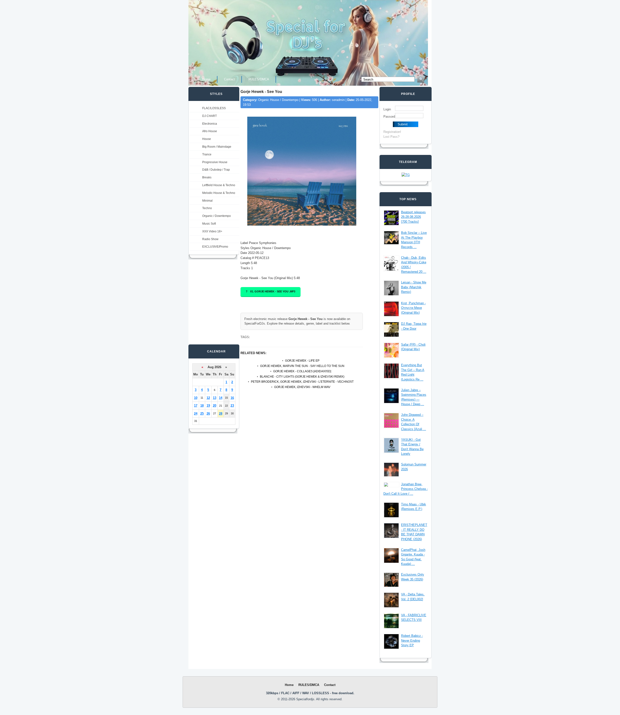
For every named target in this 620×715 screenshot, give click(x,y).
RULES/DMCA (258, 79)
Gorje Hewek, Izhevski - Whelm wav (302, 387)
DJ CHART (209, 116)
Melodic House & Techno (218, 193)
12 (208, 398)
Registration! (392, 132)
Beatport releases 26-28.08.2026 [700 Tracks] (413, 216)
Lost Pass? (391, 136)
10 (195, 398)
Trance (206, 154)
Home (206, 79)
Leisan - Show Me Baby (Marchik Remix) (413, 287)
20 (214, 405)
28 (220, 413)
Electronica (209, 123)
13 (214, 398)
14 (220, 398)
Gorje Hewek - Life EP (302, 360)
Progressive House (214, 162)
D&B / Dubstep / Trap (216, 169)
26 (208, 413)
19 (208, 405)
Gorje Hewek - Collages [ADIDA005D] (302, 371)
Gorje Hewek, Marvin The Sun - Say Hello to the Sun (302, 366)
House (206, 139)
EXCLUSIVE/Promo (215, 246)
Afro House (209, 131)
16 (232, 398)
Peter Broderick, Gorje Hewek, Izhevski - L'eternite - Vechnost (302, 381)
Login (387, 109)
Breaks (206, 177)
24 (195, 413)
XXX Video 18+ (212, 231)
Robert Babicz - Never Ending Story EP (412, 640)
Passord (389, 116)
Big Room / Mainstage (216, 146)
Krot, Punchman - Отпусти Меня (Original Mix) (413, 307)
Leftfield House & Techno (218, 185)
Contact (229, 79)
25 (202, 413)
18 (202, 405)
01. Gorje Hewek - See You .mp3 (272, 291)
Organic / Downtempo (216, 216)
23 (232, 405)
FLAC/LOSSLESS (214, 108)
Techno (207, 208)
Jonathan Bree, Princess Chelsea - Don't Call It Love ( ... (405, 488)
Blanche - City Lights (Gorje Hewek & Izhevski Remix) (302, 376)
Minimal (207, 200)
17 (195, 405)
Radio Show (210, 239)
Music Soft (209, 223)
